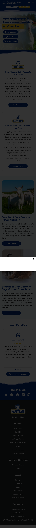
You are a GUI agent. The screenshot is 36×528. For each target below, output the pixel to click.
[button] (33, 259)
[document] (18, 264)
